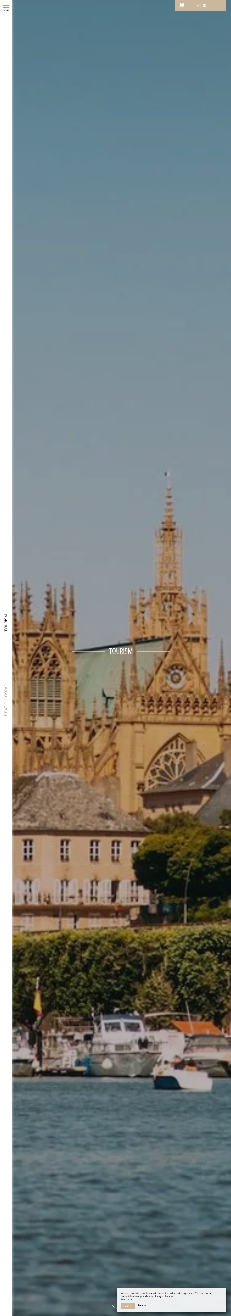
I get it (128, 1305)
